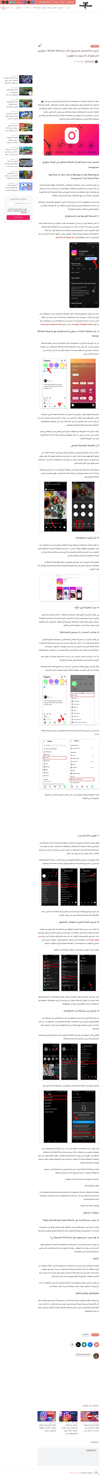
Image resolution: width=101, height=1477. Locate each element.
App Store (60, 238)
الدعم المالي (70, 2)
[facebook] (32, 2)
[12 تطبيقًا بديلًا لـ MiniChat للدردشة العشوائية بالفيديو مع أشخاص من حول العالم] (25, 186)
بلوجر (49, 8)
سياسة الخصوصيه (44, 2)
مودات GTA (37, 8)
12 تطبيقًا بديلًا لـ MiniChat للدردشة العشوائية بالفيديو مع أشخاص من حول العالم (11, 188)
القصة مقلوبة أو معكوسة (82, 324)
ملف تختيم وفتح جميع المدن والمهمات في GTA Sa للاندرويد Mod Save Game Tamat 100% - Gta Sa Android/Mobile (12, 92)
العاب (27, 8)
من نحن (62, 2)
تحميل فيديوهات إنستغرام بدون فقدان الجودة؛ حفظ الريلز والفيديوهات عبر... (69, 1429)
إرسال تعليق (91, 1450)
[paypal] (25, 2)
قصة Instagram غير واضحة (51, 324)
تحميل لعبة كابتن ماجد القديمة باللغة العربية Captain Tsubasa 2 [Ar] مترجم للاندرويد (11, 116)
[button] (90, 1344)
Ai (11, 8)
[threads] (7, 2)
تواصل (18, 8)
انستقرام (95, 46)
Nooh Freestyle (89, 61)
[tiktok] (3, 2)
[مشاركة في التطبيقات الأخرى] (72, 1344)
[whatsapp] (14, 2)
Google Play (70, 238)
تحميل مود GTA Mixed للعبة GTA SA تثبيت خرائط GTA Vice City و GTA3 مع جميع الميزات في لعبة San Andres (11, 164)
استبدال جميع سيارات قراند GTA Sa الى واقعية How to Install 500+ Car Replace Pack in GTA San (11, 128)
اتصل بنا (54, 2)
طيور (44, 8)
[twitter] (29, 2)
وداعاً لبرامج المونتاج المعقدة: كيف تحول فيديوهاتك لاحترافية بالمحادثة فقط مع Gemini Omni (11, 81)
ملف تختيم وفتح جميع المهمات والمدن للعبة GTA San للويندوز (12, 104)
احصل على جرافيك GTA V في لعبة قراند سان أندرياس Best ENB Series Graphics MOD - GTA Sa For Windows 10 (11, 152)
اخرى (7, 8)
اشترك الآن (18, 217)
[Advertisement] (50, 29)
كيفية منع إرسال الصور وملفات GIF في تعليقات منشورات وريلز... (47, 1428)
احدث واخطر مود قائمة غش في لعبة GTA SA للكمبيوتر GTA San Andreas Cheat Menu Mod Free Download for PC (11, 176)
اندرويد (60, 8)
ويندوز (54, 8)
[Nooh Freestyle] (85, 6)
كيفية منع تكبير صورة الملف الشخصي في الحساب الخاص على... (91, 1428)
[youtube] (18, 2)
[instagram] (21, 2)
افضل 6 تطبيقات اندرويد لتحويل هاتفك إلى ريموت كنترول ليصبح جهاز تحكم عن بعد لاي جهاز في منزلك (11, 140)
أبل (68, 8)
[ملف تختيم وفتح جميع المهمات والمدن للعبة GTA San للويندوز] (25, 103)
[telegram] (10, 2)
